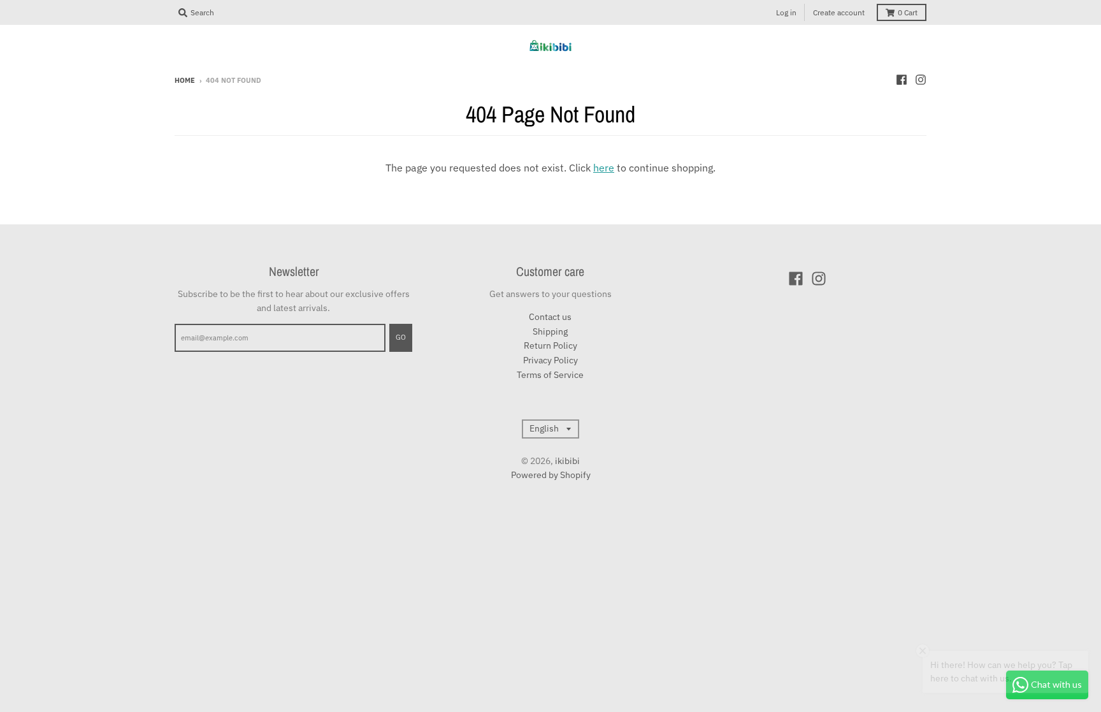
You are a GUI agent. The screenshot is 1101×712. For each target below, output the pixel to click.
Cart (908, 12)
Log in (786, 12)
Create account (839, 12)
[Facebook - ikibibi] (901, 79)
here (603, 167)
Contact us (550, 317)
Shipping (550, 331)
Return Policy (550, 345)
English (544, 428)
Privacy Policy (550, 360)
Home (185, 80)
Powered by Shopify (551, 475)
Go (401, 337)
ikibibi (567, 461)
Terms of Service (550, 375)
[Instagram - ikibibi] (920, 79)
